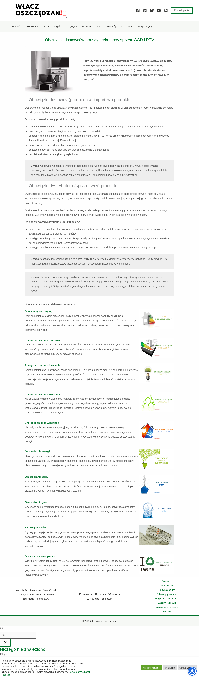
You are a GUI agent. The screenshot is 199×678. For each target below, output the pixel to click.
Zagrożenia (28, 598)
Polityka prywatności (166, 594)
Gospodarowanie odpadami (40, 556)
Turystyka (22, 594)
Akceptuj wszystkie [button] (152, 668)
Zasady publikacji (167, 602)
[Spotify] (166, 10)
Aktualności (22, 590)
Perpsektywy (42, 598)
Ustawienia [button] (170, 668)
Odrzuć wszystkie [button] (187, 668)
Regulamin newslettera (166, 598)
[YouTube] (159, 10)
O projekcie (167, 585)
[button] (182, 10)
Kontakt (167, 611)
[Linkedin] (145, 10)
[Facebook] (138, 10)
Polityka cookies (167, 590)
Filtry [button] (7, 655)
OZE (42, 594)
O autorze (167, 581)
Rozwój (50, 594)
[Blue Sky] (152, 10)
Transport (34, 594)
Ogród (52, 590)
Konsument (35, 590)
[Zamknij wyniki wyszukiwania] (5, 643)
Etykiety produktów (35, 527)
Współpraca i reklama (167, 607)
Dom (45, 590)
